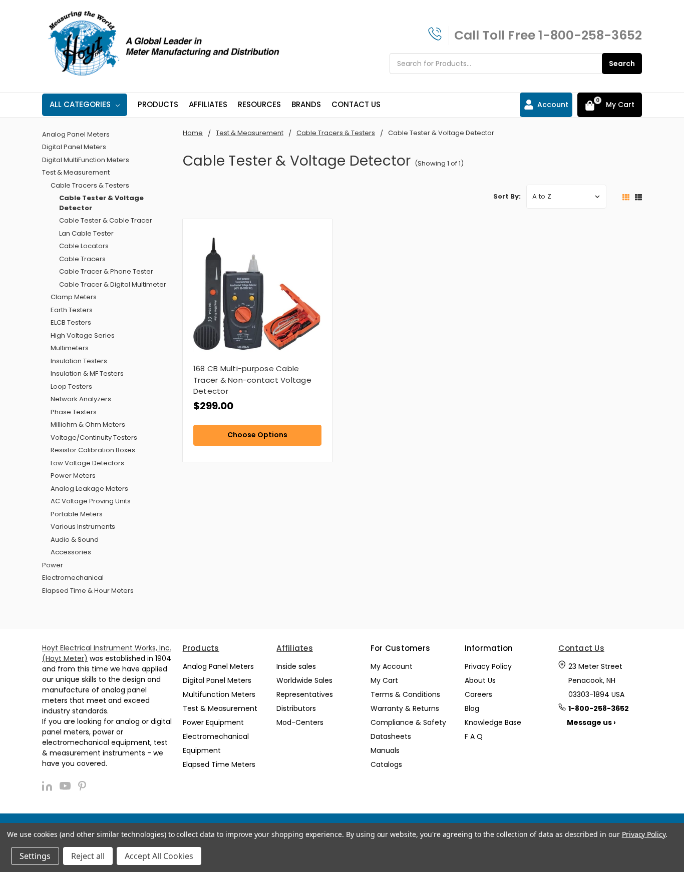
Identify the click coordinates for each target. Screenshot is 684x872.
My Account (392, 666)
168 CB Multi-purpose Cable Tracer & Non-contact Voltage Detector (252, 379)
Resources (259, 104)
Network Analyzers (81, 399)
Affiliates (208, 104)
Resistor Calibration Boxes (93, 450)
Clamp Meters (74, 297)
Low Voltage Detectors (87, 463)
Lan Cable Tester (86, 233)
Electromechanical (73, 577)
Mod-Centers (299, 722)
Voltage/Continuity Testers (94, 437)
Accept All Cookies (159, 855)
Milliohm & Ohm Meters (88, 424)
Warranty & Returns (405, 708)
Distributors (296, 708)
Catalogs (386, 764)
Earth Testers (72, 310)
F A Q (474, 736)
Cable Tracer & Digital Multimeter (112, 284)
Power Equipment (213, 722)
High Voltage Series (83, 335)
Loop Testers (71, 386)
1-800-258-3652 (590, 35)
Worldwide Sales (304, 680)
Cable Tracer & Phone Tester (106, 271)
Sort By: (507, 196)
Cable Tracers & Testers (90, 185)
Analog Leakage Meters (89, 488)
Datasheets (391, 736)
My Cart (384, 680)
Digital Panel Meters (74, 147)
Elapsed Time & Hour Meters (88, 590)
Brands (306, 104)
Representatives (304, 694)
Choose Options (257, 435)
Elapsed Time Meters (219, 764)
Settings (35, 855)
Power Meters (73, 475)
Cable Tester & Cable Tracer (105, 220)
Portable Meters (77, 514)
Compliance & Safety (408, 722)
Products (158, 104)
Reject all (88, 855)
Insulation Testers (79, 361)
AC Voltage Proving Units (91, 501)
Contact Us (356, 104)
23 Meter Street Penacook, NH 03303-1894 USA (596, 680)
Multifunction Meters (219, 694)
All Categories (80, 104)
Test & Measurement (76, 172)
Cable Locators (84, 246)
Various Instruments (83, 526)
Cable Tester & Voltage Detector (101, 203)
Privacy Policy (488, 666)
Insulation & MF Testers (87, 373)
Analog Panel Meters (76, 134)
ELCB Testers (71, 322)
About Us (480, 680)
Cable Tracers (82, 259)
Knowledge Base (493, 722)
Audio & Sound (75, 539)
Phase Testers (74, 412)
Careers (478, 694)
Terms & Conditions (405, 694)
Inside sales (296, 666)
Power (52, 565)
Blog (472, 708)
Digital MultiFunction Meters (85, 160)
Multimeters (70, 348)
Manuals (385, 750)
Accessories (71, 552)
